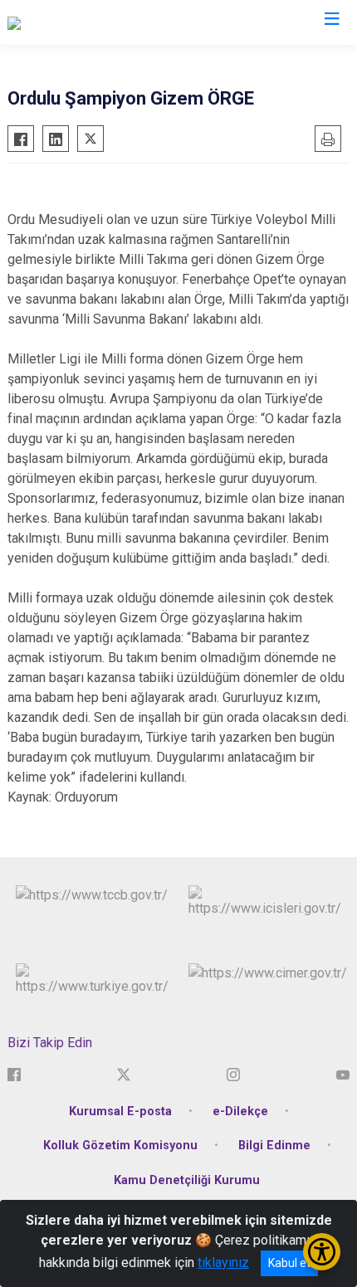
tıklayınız (223, 1262)
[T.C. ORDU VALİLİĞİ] (62, 22)
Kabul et (289, 1263)
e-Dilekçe (240, 1111)
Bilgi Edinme (274, 1145)
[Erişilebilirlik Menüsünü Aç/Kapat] (321, 1251)
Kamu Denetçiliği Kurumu (187, 1180)
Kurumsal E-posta (120, 1111)
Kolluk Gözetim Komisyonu (120, 1145)
